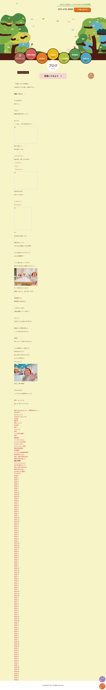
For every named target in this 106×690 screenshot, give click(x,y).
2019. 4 (16, 658)
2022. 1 (16, 589)
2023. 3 (16, 561)
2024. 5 (16, 532)
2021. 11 (16, 593)
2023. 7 (16, 553)
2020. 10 (16, 620)
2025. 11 (16, 494)
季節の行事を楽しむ (20, 458)
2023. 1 (16, 566)
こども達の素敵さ (19, 433)
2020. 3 (16, 635)
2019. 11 (16, 644)
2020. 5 (16, 631)
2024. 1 (16, 540)
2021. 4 (16, 608)
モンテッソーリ (18, 414)
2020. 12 (16, 616)
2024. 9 (16, 524)
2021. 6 (16, 604)
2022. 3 (16, 585)
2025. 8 (16, 500)
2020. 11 (16, 618)
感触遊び (16, 437)
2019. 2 (16, 663)
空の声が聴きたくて (20, 465)
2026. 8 (16, 475)
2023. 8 (16, 551)
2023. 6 (16, 555)
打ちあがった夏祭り (20, 471)
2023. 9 (16, 549)
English (16, 425)
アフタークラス (18, 444)
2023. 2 (16, 564)
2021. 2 (16, 612)
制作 (15, 427)
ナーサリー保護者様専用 (21, 452)
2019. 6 (16, 654)
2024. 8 (16, 526)
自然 (15, 431)
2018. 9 (16, 673)
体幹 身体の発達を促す (21, 456)
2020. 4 (16, 633)
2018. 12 (16, 667)
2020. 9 (16, 623)
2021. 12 (16, 591)
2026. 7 (16, 477)
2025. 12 (16, 492)
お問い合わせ (84, 9)
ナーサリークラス (23, 72)
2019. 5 (16, 656)
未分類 (16, 418)
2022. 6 (16, 578)
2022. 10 (16, 572)
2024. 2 (16, 538)
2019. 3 (16, 660)
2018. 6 (16, 679)
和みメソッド (18, 423)
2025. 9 (16, 498)
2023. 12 (16, 543)
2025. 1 (16, 515)
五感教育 (16, 450)
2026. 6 (16, 479)
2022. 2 (16, 587)
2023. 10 (16, 547)
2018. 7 (16, 677)
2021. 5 (16, 606)
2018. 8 (16, 675)
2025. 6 (16, 505)
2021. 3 (16, 610)
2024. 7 (16, 528)
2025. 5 (16, 507)
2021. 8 (16, 599)
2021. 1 (16, 614)
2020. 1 (16, 639)
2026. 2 (16, 488)
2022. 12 (16, 568)
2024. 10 (16, 521)
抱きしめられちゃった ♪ (21, 410)
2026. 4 (16, 484)
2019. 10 (16, 646)
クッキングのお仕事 (20, 442)
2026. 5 (16, 482)
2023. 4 (16, 559)
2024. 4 (16, 534)
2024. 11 (16, 519)
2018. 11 (16, 669)
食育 (15, 435)
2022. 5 (16, 580)
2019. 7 (16, 652)
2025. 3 (16, 511)
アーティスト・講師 (20, 446)
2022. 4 (16, 583)
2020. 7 (16, 627)
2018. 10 (16, 671)
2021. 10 (16, 595)
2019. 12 (16, 641)
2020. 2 (16, 637)
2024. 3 (16, 536)
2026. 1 (16, 490)
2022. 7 (16, 576)
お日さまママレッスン (20, 416)
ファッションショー (20, 463)
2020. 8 (16, 625)
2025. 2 (16, 513)
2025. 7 (16, 503)
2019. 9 (16, 648)
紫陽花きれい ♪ (34, 410)
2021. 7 (16, 601)
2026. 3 (16, 486)
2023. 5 (16, 557)
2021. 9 (16, 597)
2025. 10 (16, 496)
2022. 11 (16, 570)
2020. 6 (16, 629)
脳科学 (16, 420)
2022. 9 (16, 574)
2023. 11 (16, 545)
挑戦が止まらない (19, 469)
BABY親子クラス (19, 454)
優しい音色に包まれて (20, 467)
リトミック (17, 429)
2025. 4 (16, 509)
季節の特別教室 (18, 448)
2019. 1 (16, 665)
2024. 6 (16, 530)
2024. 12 (16, 517)
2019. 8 (16, 650)
